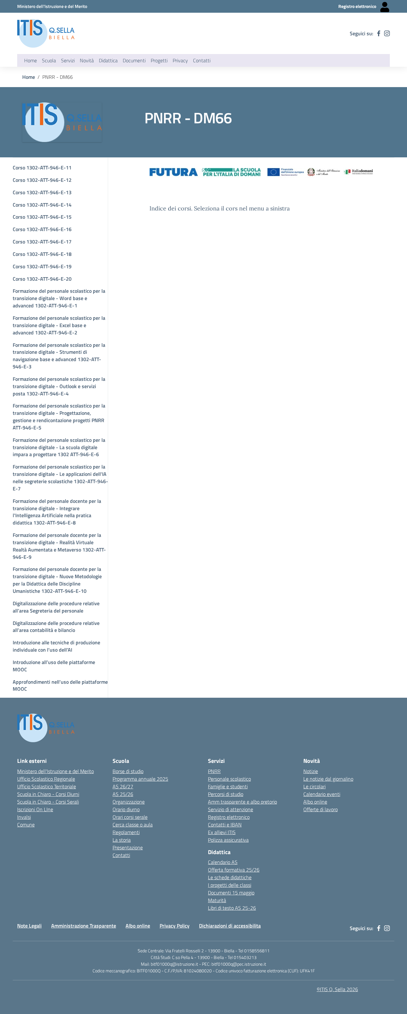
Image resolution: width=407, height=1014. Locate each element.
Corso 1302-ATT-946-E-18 (42, 254)
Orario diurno (126, 809)
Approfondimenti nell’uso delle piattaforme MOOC (60, 685)
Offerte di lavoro (320, 809)
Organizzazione (129, 801)
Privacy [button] (180, 60)
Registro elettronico (229, 817)
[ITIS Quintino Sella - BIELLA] (45, 33)
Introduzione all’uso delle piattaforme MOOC (54, 665)
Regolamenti (126, 832)
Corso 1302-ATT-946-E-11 (42, 167)
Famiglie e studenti (228, 786)
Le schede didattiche (230, 877)
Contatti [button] (201, 60)
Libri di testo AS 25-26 (232, 908)
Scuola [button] (49, 60)
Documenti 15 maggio (231, 892)
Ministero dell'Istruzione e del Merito (55, 771)
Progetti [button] (159, 60)
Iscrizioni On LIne (35, 809)
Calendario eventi (321, 794)
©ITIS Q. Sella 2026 (337, 989)
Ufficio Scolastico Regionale (46, 779)
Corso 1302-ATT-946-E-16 (42, 229)
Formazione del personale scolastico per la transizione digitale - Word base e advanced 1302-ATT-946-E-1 (59, 298)
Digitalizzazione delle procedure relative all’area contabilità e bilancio (56, 626)
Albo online (315, 801)
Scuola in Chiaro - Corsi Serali (48, 801)
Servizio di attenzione (230, 809)
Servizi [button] (68, 60)
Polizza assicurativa (228, 840)
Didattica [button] (108, 60)
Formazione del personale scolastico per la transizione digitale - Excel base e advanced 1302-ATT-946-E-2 (59, 325)
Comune (26, 824)
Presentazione (128, 847)
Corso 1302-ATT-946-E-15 (42, 217)
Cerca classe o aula (133, 824)
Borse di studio (128, 771)
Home (30, 60)
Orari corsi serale (130, 817)
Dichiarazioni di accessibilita (230, 925)
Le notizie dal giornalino (328, 779)
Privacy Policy (175, 925)
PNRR (214, 771)
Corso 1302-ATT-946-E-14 (42, 205)
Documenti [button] (134, 60)
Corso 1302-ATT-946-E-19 (42, 266)
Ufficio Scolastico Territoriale (46, 786)
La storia (122, 840)
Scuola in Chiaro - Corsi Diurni (48, 794)
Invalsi (24, 817)
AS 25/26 (123, 794)
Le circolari (314, 786)
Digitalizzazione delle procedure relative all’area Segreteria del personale (56, 606)
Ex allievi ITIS (222, 832)
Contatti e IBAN (225, 824)
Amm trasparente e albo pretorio (242, 801)
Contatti (121, 855)
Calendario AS (223, 862)
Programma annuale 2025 (140, 779)
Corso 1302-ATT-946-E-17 (42, 241)
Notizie (310, 771)
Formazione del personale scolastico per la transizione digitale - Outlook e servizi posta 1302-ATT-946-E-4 (59, 386)
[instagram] (387, 33)
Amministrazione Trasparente (83, 925)
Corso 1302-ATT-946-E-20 (42, 279)
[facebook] (379, 33)
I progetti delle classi (229, 885)
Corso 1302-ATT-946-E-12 (42, 180)
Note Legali (29, 925)
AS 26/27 (123, 786)
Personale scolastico (229, 779)
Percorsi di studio (225, 794)
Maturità (217, 900)
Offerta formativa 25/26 (233, 870)
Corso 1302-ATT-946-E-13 (42, 192)
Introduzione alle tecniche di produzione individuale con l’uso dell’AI (56, 646)
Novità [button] (87, 60)
